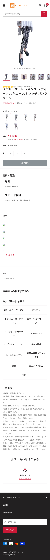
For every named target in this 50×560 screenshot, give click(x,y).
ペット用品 (36, 344)
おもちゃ (36, 310)
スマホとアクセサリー (14, 333)
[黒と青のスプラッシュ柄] (7, 127)
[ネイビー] (26, 117)
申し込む (10, 530)
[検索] (44, 14)
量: (4, 153)
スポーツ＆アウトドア (36, 321)
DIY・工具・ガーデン (14, 310)
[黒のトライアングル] (16, 117)
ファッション (36, 333)
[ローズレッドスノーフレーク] (16, 127)
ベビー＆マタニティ (14, 344)
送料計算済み (18, 140)
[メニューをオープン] (4, 5)
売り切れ (25, 163)
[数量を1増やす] (24, 153)
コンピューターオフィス (14, 321)
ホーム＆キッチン (14, 355)
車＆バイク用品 (36, 366)
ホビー (25, 375)
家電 (14, 366)
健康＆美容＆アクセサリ (36, 355)
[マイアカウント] (40, 5)
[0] (45, 5)
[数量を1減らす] (10, 153)
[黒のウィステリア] (7, 117)
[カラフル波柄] (35, 117)
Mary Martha (8, 103)
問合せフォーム (25, 478)
